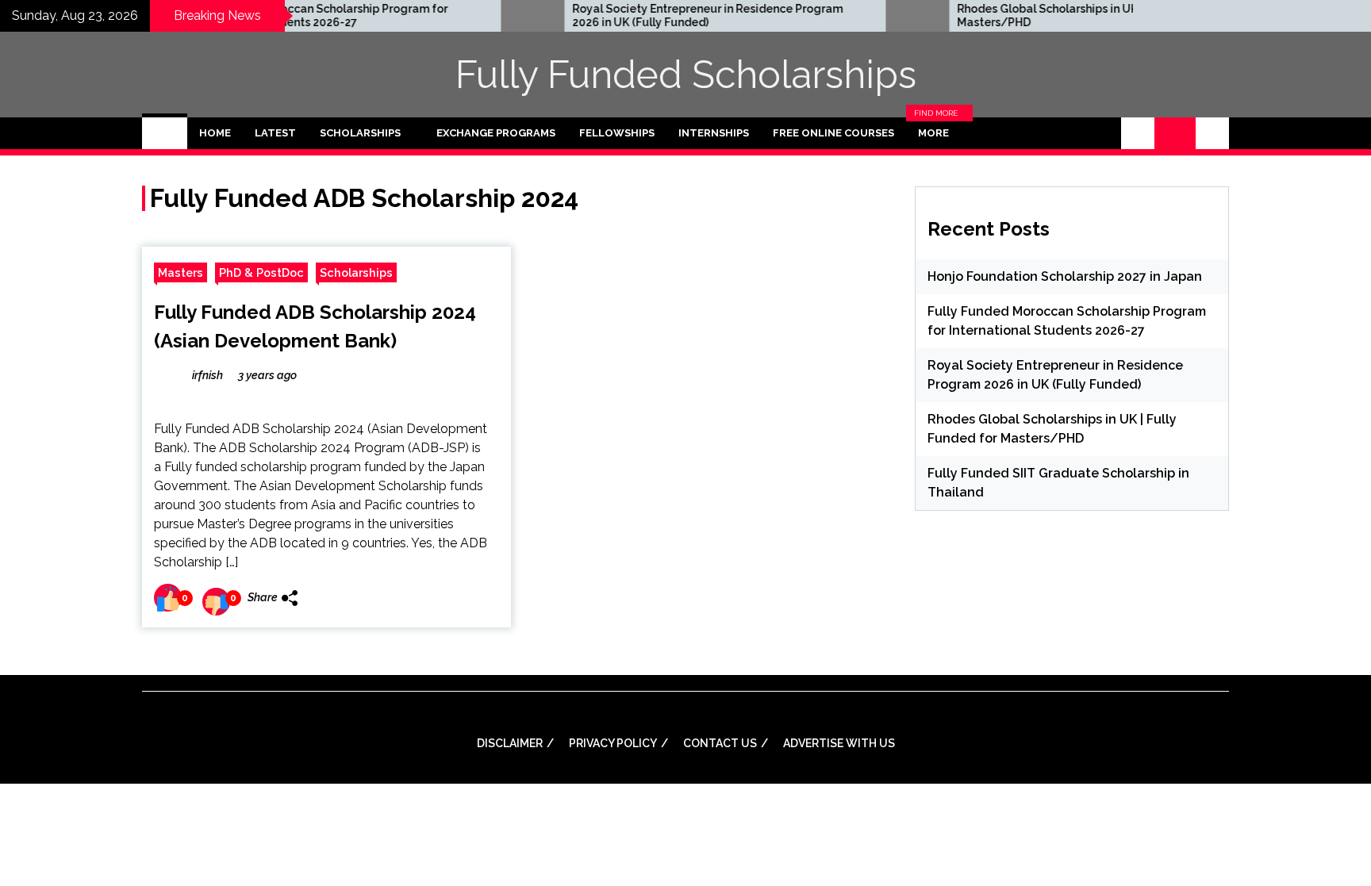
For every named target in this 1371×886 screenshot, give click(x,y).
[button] (1137, 133)
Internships (713, 133)
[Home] (164, 133)
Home (215, 133)
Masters (180, 272)
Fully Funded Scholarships (685, 74)
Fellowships (617, 133)
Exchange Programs (495, 133)
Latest (275, 133)
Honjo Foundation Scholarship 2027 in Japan (1064, 276)
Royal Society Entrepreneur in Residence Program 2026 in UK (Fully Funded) (673, 15)
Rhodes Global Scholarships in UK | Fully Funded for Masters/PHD (1061, 15)
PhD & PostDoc (261, 272)
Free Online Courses (833, 133)
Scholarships (360, 133)
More (938, 133)
